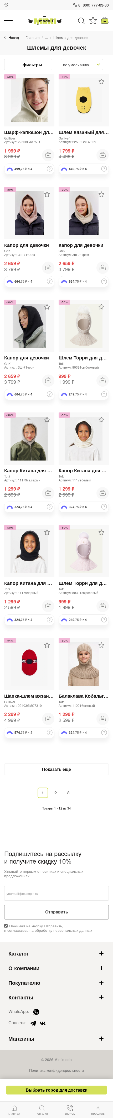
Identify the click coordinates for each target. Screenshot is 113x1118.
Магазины (21, 1038)
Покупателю (24, 983)
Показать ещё (56, 769)
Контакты (20, 997)
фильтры (32, 65)
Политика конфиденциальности (56, 1070)
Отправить (56, 912)
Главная (32, 37)
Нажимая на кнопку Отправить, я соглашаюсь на (48, 928)
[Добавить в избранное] (47, 81)
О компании (23, 968)
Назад (13, 37)
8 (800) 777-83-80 (93, 5)
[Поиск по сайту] (81, 20)
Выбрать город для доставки (57, 1090)
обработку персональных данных (63, 930)
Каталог (18, 953)
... (46, 37)
